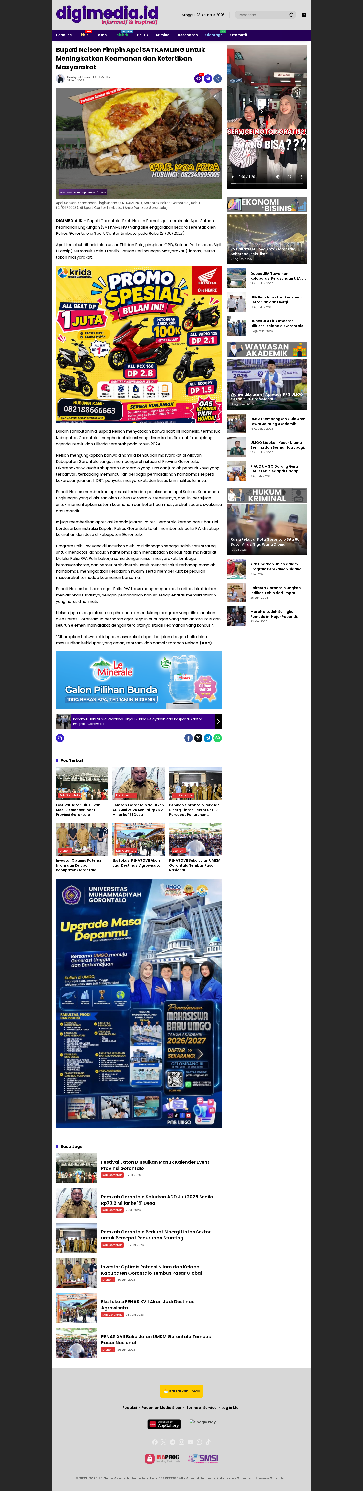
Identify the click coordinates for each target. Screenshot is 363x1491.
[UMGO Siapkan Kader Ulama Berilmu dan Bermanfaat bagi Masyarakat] (236, 447)
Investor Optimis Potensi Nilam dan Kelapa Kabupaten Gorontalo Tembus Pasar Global (78, 865)
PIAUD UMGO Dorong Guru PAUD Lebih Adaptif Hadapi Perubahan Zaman (275, 469)
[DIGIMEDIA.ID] (108, 14)
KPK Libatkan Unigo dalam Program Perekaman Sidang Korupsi (276, 567)
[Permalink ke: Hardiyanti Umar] (61, 78)
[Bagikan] (217, 78)
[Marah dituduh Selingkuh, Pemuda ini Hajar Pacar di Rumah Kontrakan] (236, 616)
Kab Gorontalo (70, 795)
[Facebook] (188, 738)
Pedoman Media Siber (162, 1407)
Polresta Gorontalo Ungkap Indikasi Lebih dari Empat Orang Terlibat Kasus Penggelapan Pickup (275, 590)
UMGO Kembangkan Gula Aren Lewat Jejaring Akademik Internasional (277, 421)
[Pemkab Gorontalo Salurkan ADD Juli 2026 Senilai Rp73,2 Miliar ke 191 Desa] (138, 783)
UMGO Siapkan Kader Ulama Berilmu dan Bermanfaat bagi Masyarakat (277, 445)
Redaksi (129, 1407)
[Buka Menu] (304, 15)
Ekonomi (65, 850)
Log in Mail (231, 1407)
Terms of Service (201, 1407)
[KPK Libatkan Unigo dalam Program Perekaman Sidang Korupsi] (236, 569)
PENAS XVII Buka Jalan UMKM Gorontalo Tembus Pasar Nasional (194, 865)
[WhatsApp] (217, 738)
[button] (291, 15)
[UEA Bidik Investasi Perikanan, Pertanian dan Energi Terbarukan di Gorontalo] (236, 302)
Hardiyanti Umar (78, 77)
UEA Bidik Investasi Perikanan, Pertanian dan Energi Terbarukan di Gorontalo (277, 300)
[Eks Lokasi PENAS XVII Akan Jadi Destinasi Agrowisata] (138, 839)
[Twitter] (198, 738)
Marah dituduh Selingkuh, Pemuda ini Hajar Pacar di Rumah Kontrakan (273, 614)
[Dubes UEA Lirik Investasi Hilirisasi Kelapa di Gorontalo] (236, 326)
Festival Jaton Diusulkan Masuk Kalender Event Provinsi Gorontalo (78, 810)
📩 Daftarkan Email (182, 1391)
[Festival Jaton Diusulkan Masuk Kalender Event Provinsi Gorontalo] (82, 783)
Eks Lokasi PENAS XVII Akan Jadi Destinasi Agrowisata (136, 863)
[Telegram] (208, 738)
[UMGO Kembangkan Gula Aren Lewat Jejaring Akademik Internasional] (236, 423)
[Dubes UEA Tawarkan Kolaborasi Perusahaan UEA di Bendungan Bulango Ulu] (236, 278)
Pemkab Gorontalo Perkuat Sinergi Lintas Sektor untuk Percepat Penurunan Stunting (194, 810)
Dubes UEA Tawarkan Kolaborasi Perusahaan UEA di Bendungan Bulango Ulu (277, 276)
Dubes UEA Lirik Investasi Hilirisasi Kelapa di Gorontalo (276, 323)
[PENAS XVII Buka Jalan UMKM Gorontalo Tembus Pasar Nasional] (195, 839)
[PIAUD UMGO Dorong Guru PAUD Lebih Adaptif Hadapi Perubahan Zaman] (236, 471)
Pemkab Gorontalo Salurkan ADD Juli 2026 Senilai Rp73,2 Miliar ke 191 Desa (138, 810)
